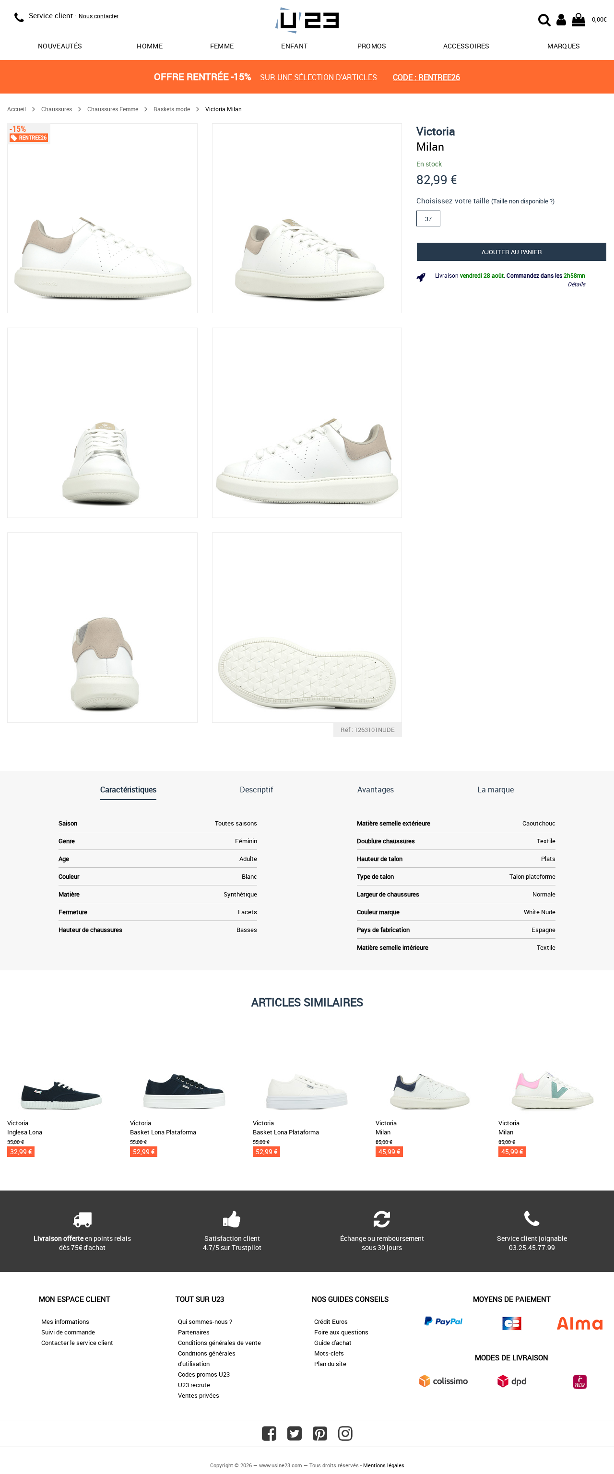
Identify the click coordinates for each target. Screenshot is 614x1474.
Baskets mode (172, 109)
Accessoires (466, 45)
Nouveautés (60, 45)
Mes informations (65, 1321)
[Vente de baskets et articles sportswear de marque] (307, 21)
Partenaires (194, 1332)
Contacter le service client (77, 1342)
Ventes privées (198, 1395)
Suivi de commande (68, 1332)
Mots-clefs (329, 1353)
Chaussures (56, 109)
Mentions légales (383, 1465)
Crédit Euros (331, 1321)
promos (372, 45)
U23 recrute (194, 1384)
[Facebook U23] (269, 1437)
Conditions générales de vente (219, 1342)
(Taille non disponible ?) (523, 201)
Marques (563, 45)
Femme (222, 45)
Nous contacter (98, 16)
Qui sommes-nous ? (205, 1321)
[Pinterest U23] (320, 1437)
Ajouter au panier (512, 252)
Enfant (294, 45)
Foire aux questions (341, 1332)
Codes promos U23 (204, 1374)
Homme (150, 45)
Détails (576, 284)
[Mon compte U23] (561, 18)
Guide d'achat (333, 1342)
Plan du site (330, 1363)
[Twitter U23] (295, 1437)
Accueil (16, 109)
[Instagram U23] (345, 1437)
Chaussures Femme (112, 109)
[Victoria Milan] (102, 218)
